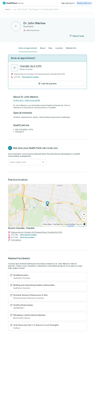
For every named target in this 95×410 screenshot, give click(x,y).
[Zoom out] (84, 218)
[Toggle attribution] (84, 224)
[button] (75, 35)
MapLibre (79, 224)
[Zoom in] (84, 214)
